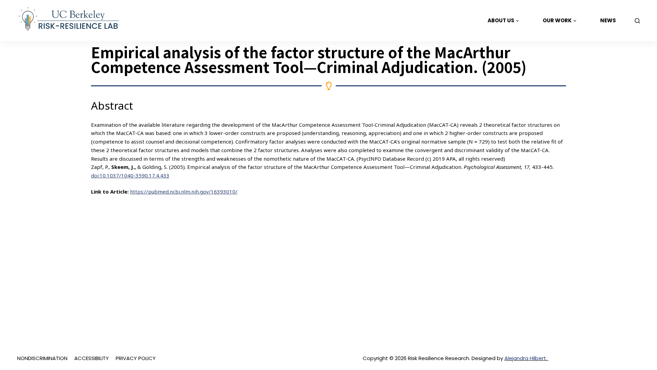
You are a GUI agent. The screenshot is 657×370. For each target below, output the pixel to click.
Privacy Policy (136, 358)
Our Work (557, 20)
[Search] (637, 20)
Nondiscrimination (42, 358)
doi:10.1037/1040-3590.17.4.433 (130, 175)
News (608, 20)
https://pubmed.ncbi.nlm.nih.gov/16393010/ (183, 191)
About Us (501, 20)
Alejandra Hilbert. (526, 358)
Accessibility (91, 358)
